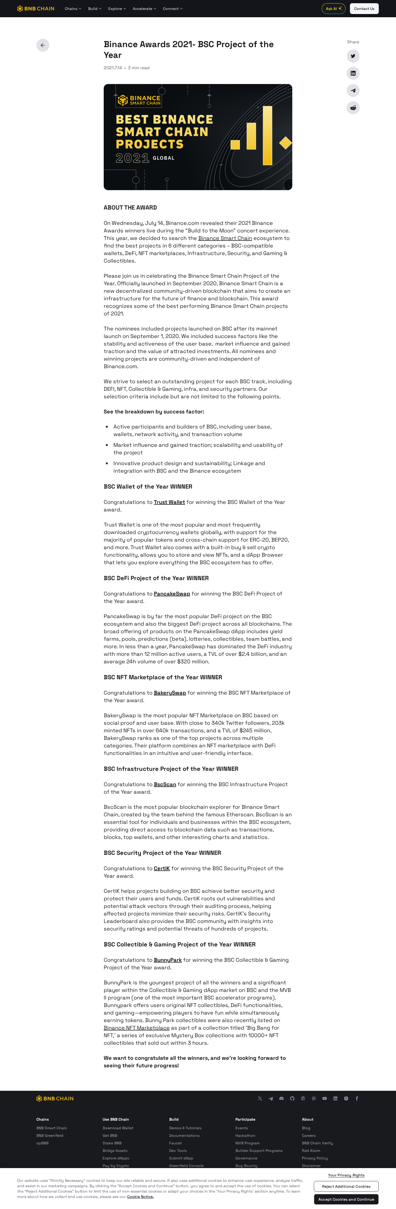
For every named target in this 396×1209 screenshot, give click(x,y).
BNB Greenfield (49, 1135)
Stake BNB (112, 1143)
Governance (246, 1158)
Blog (306, 1128)
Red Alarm (311, 1150)
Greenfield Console (186, 1165)
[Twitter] (353, 56)
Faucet (175, 1143)
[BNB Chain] (35, 8)
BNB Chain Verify (317, 1143)
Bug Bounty (246, 1165)
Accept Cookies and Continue (346, 1199)
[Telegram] (353, 90)
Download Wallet (118, 1128)
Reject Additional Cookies (346, 1186)
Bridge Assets (115, 1150)
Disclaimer (311, 1165)
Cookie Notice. (140, 1196)
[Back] (42, 45)
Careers (308, 1135)
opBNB (42, 1143)
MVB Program (247, 1143)
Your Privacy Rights (346, 1175)
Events (241, 1128)
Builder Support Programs (259, 1150)
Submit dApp (181, 1158)
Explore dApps (116, 1158)
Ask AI (331, 8)
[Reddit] (353, 107)
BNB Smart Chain (51, 1128)
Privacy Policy (315, 1158)
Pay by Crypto (116, 1165)
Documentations (184, 1135)
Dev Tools (178, 1150)
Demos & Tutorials (185, 1128)
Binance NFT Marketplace (137, 1027)
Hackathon (245, 1135)
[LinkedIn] (353, 73)
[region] (198, 1188)
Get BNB (110, 1135)
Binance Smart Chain (225, 238)
